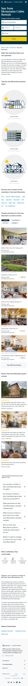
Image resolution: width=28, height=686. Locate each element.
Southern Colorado (7, 631)
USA (7, 47)
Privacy (24, 673)
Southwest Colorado (21, 631)
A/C (2, 206)
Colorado (13, 47)
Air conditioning (10, 206)
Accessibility (7, 678)
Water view (12, 203)
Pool (2, 196)
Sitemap (16, 673)
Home (3, 47)
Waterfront (20, 203)
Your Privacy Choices (16, 678)
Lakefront (9, 200)
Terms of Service (14, 675)
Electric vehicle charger (13, 196)
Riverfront (17, 200)
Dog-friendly (15, 220)
